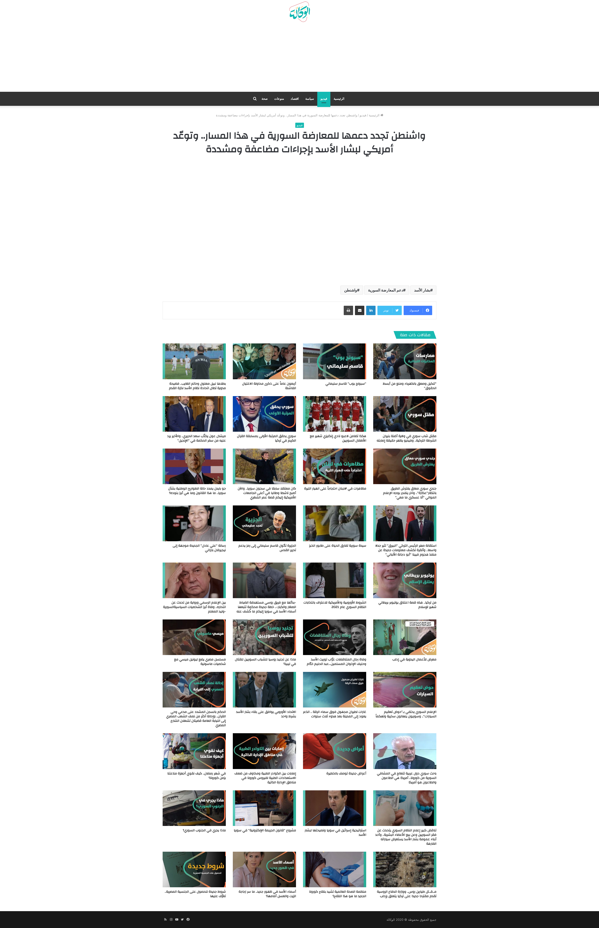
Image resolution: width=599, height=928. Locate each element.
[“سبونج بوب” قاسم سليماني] (334, 361)
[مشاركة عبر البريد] (359, 310)
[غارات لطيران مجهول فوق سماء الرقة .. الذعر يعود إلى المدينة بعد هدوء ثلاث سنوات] (334, 689)
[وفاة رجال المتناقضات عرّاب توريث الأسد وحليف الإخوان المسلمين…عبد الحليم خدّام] (334, 637)
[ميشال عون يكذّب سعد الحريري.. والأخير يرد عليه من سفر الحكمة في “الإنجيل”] (194, 414)
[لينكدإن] (371, 310)
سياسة (309, 98)
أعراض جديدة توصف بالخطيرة (346, 773)
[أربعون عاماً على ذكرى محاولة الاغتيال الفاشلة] (264, 361)
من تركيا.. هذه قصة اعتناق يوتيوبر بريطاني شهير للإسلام (407, 605)
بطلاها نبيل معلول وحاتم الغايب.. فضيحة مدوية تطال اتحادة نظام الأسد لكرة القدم (197, 386)
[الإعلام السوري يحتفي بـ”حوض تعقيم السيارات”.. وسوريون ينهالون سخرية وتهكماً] (404, 689)
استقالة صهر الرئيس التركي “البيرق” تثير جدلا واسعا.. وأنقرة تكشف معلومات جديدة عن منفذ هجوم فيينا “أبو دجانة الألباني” (405, 550)
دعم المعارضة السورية (385, 290)
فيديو (324, 98)
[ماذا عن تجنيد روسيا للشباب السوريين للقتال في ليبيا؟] (264, 637)
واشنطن (350, 290)
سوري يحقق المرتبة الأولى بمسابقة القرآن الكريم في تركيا (266, 438)
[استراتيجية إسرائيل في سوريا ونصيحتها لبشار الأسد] (334, 808)
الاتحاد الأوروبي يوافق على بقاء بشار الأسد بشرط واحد (266, 714)
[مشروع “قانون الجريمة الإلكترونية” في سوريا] (264, 808)
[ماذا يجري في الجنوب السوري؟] (194, 808)
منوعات (279, 98)
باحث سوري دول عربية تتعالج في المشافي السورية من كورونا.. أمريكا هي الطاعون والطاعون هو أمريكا (406, 777)
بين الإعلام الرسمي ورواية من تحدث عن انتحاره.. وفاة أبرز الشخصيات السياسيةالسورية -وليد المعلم (194, 607)
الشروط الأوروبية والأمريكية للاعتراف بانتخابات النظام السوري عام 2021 (334, 605)
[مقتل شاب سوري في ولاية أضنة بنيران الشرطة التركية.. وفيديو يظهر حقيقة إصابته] (404, 414)
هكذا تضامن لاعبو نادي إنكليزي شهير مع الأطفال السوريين (338, 438)
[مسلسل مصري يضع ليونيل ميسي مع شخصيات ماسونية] (194, 637)
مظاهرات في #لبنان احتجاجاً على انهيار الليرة (335, 489)
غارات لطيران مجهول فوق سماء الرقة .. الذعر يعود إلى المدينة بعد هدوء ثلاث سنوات (334, 714)
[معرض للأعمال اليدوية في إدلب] (404, 637)
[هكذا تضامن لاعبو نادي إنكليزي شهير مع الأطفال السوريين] (334, 414)
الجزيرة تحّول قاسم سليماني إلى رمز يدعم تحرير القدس (267, 548)
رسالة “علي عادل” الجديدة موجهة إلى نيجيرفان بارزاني (199, 548)
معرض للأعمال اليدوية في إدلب (414, 659)
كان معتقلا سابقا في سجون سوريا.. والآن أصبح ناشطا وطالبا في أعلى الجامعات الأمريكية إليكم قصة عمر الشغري (267, 493)
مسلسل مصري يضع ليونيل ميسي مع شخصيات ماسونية (200, 661)
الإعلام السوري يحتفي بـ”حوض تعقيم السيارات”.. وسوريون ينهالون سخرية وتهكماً (406, 714)
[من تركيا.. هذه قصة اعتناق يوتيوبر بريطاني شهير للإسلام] (404, 580)
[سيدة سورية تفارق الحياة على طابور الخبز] (334, 523)
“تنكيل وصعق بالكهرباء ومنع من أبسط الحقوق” (409, 386)
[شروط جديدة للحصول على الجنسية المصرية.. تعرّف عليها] (194, 869)
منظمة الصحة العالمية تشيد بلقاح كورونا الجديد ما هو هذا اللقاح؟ (337, 894)
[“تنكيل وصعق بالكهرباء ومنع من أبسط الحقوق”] (404, 361)
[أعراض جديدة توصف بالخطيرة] (334, 751)
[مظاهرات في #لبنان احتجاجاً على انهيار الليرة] (334, 466)
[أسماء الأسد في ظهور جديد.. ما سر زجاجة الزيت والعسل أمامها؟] (264, 869)
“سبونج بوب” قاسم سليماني (345, 384)
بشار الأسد (422, 290)
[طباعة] (348, 310)
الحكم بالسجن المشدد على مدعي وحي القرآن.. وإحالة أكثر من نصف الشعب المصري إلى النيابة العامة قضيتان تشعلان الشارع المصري (196, 718)
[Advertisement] (299, 59)
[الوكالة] (299, 12)
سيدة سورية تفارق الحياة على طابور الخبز (337, 546)
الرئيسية (339, 98)
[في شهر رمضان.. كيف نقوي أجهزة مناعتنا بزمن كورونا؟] (194, 751)
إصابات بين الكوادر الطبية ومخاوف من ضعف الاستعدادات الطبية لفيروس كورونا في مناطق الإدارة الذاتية (265, 777)
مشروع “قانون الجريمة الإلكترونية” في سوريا (265, 830)
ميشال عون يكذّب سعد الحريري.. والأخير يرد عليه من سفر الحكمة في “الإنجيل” (196, 438)
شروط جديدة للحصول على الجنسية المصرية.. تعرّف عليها (195, 894)
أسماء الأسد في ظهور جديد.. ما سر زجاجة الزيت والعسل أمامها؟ (267, 894)
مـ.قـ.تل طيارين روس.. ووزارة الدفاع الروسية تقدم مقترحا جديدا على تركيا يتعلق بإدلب (406, 894)
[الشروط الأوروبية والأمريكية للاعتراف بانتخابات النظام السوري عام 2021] (334, 580)
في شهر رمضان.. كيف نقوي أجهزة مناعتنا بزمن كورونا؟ (196, 775)
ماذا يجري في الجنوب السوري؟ (204, 830)
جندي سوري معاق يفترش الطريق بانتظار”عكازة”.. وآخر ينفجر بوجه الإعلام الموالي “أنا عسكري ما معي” (409, 493)
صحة (265, 98)
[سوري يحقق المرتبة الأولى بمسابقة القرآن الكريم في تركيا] (264, 414)
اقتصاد (295, 98)
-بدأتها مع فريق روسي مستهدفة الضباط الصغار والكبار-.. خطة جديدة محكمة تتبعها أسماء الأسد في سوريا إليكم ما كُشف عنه (266, 607)
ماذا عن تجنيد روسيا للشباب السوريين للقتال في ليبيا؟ (265, 661)
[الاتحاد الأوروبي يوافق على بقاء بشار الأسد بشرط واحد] (264, 689)
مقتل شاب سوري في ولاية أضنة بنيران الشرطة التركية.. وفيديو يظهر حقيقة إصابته (406, 438)
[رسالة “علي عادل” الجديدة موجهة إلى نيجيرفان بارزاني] (194, 523)
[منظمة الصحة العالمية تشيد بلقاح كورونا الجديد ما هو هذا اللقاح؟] (334, 869)
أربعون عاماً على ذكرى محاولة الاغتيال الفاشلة (269, 386)
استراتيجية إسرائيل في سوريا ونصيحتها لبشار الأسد (335, 832)
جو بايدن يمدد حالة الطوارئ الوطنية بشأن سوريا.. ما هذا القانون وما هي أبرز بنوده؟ (197, 491)
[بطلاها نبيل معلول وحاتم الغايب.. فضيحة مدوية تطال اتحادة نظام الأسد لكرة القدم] (194, 361)
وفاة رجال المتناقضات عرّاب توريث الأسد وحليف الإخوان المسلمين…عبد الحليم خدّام (336, 661)
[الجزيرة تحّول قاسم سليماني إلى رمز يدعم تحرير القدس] (264, 523)
